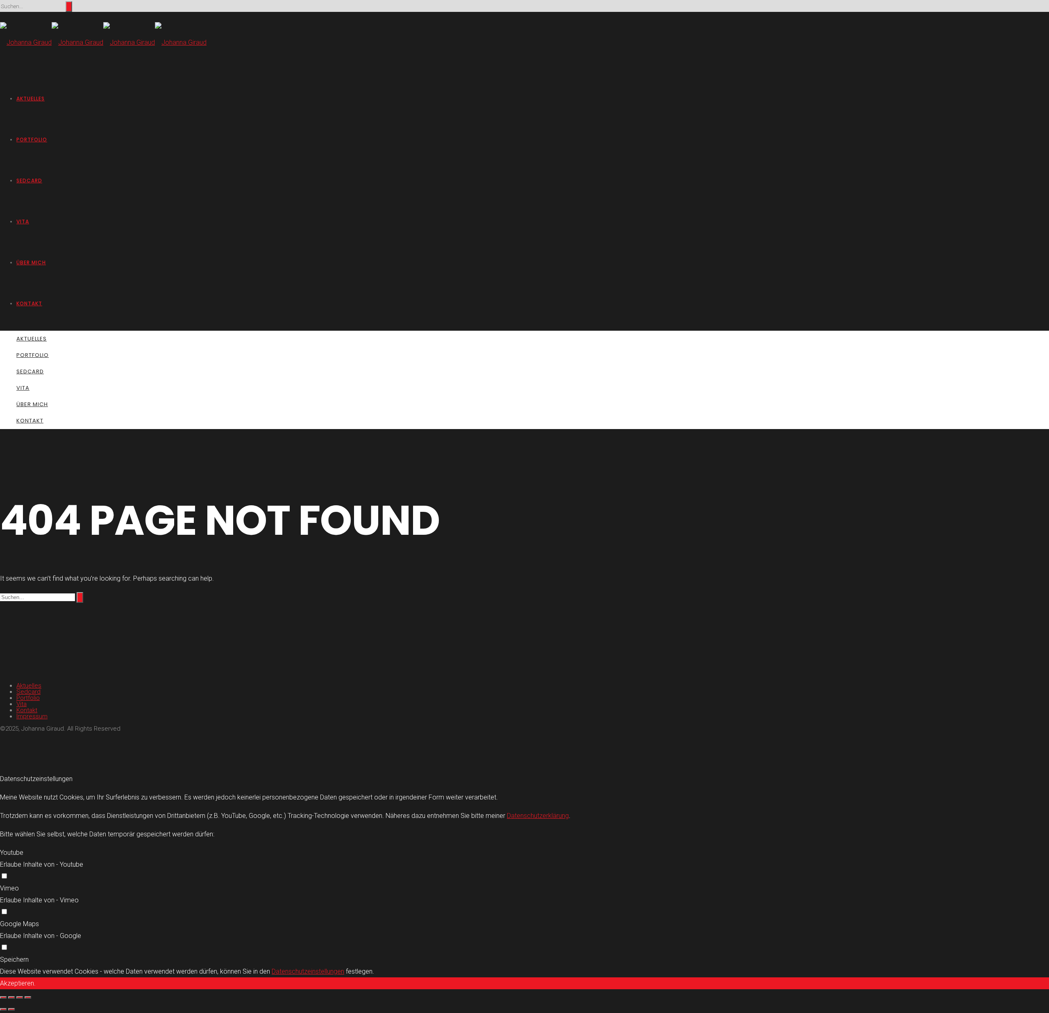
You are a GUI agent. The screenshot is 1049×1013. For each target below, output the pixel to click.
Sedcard (29, 180)
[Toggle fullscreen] (19, 997)
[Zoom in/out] (28, 997)
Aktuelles (30, 98)
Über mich (31, 262)
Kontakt (29, 303)
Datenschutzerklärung (538, 816)
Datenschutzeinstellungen (308, 971)
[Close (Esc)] (3, 997)
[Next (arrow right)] (11, 1009)
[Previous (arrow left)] (3, 1009)
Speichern (14, 959)
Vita (22, 221)
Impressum (32, 716)
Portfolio (31, 139)
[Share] (11, 997)
